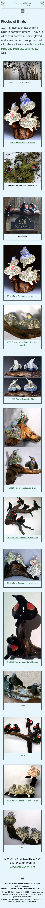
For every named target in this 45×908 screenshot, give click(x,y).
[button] (22, 11)
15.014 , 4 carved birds (22, 296)
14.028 (22, 488)
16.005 (22, 538)
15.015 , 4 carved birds (22, 583)
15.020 (22, 399)
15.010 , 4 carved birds (22, 801)
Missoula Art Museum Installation (22, 82)
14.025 (22, 662)
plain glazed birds (23, 48)
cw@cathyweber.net (22, 867)
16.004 (22, 705)
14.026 (22, 756)
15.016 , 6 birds (22, 143)
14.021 (22, 847)
